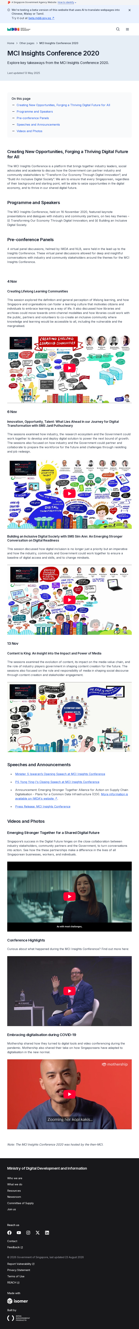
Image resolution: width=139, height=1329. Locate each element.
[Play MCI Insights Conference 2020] (69, 897)
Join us (11, 1209)
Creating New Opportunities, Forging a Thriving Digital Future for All (63, 105)
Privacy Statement (18, 1270)
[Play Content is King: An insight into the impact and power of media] (69, 717)
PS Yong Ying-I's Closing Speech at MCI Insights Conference (57, 782)
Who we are (14, 1178)
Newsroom (14, 1197)
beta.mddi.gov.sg (39, 18)
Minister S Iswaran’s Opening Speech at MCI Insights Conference (60, 774)
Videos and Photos (29, 131)
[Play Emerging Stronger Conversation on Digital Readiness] (69, 600)
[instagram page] (28, 1232)
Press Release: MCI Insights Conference (42, 806)
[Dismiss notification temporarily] (129, 10)
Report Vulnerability (19, 1264)
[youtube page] (19, 1232)
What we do (14, 1184)
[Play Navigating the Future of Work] (69, 494)
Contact (12, 1241)
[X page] (37, 1232)
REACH (11, 1282)
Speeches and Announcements (38, 124)
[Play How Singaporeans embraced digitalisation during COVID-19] (69, 1094)
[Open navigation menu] (127, 29)
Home (10, 43)
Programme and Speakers (35, 111)
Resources (14, 1190)
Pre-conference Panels (33, 118)
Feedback (13, 1247)
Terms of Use (15, 1276)
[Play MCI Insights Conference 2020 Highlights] (69, 991)
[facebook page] (9, 1232)
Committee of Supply (20, 1203)
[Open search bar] (118, 29)
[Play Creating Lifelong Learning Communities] (69, 368)
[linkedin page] (47, 1232)
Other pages (26, 43)
